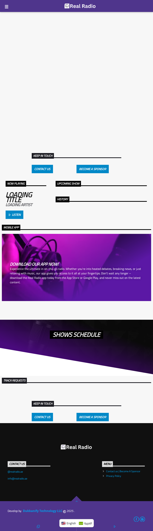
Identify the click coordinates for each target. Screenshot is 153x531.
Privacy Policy (113, 476)
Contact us (42, 169)
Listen (16, 214)
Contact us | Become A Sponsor (123, 471)
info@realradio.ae (17, 478)
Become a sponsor (92, 169)
